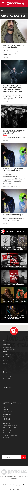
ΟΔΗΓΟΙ (5, 409)
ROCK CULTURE (7, 432)
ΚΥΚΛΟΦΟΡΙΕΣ (7, 347)
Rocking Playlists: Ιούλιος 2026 (14, 284)
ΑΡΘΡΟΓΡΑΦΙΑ (7, 412)
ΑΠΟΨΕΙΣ (6, 419)
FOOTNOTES (7, 430)
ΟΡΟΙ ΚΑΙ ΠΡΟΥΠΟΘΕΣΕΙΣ (14, 489)
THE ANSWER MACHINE (10, 435)
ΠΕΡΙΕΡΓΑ (6, 352)
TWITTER (23, 484)
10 (4, 407)
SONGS (5, 363)
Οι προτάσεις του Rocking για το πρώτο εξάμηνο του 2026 (14, 248)
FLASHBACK (6, 417)
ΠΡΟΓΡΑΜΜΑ (7, 378)
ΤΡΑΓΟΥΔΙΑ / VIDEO (9, 349)
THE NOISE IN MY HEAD (10, 425)
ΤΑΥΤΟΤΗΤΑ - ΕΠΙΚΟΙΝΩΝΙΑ (8, 484)
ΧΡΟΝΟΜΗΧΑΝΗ (8, 414)
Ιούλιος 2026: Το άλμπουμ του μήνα (14, 267)
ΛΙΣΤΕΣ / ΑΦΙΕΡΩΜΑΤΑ (12, 403)
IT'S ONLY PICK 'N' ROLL (10, 428)
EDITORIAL (6, 423)
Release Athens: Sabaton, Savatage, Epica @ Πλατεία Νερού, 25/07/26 (14, 300)
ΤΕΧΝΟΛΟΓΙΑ (7, 354)
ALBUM (5, 361)
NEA (4, 340)
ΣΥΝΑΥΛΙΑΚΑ (7, 345)
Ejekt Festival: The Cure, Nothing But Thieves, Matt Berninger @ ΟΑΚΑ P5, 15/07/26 (14, 317)
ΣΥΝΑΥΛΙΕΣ (7, 372)
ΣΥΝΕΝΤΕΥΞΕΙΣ (9, 387)
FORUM (6, 437)
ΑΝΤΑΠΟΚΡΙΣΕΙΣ (8, 376)
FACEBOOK (18, 484)
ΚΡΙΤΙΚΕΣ (6, 356)
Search (23, 3)
